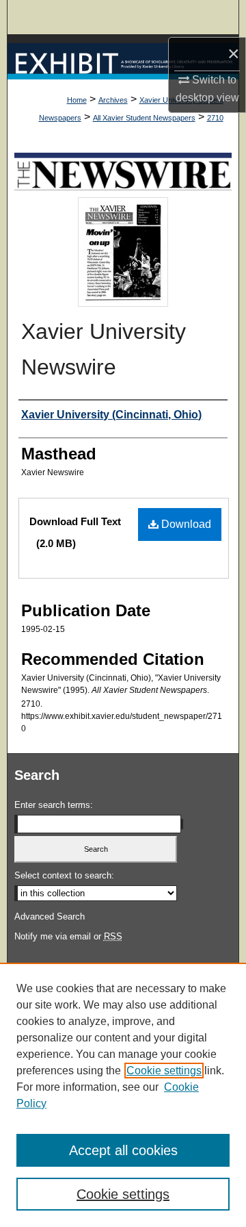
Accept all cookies (123, 1150)
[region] (123, 1095)
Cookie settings (164, 1070)
